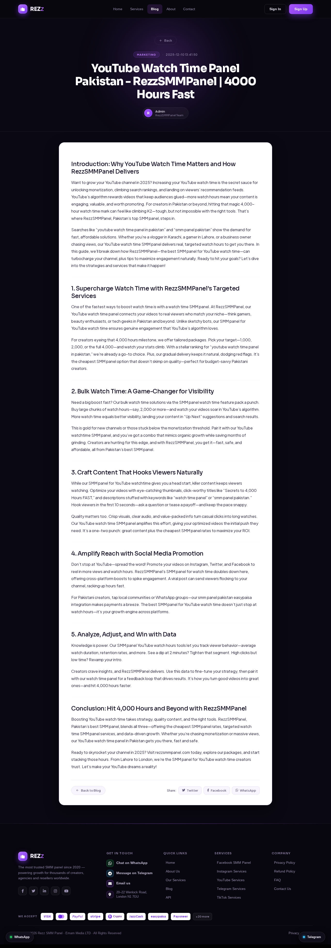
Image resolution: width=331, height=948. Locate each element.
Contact (189, 9)
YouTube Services (230, 880)
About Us (173, 871)
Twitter (192, 790)
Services (136, 9)
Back (168, 40)
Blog (155, 9)
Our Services (176, 880)
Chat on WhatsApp (132, 863)
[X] (33, 891)
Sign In (275, 9)
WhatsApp (248, 790)
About (170, 9)
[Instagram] (55, 891)
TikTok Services (229, 897)
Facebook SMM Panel (234, 862)
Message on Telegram (134, 873)
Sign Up (300, 9)
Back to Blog (91, 790)
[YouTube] (66, 891)
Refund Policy (284, 871)
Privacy (294, 933)
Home (117, 9)
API (168, 897)
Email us (123, 883)
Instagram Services (231, 871)
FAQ (277, 880)
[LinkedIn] (44, 891)
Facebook (218, 790)
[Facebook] (22, 891)
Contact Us (282, 889)
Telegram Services (231, 889)
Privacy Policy (284, 862)
